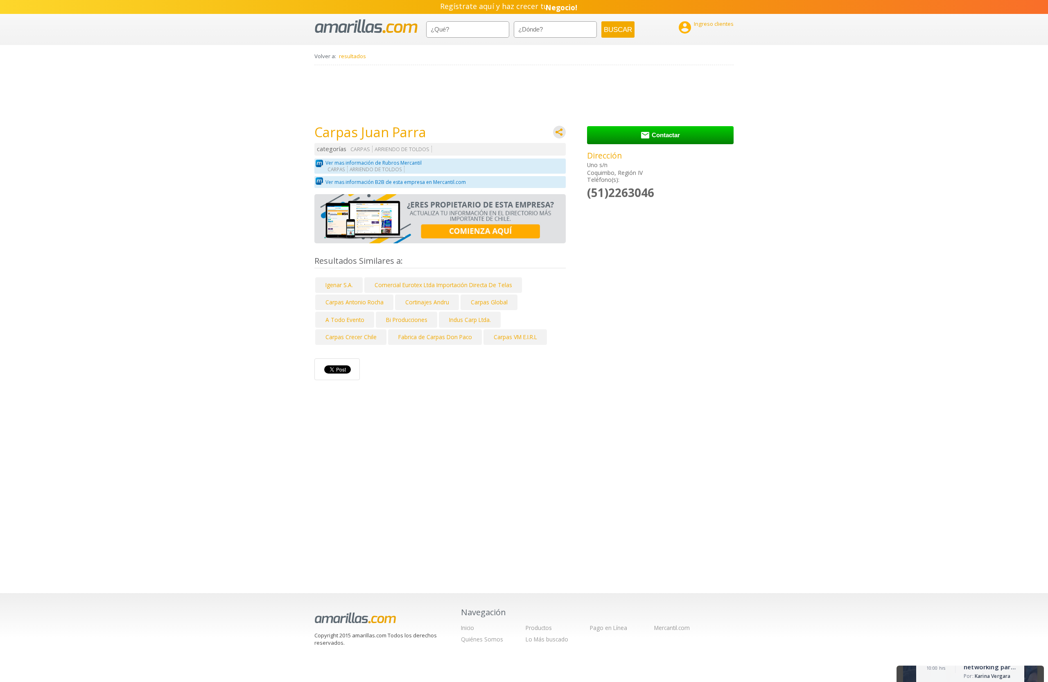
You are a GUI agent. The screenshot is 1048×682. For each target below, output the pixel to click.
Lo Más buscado (547, 639)
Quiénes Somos (482, 639)
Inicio (467, 628)
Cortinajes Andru (427, 302)
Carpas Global (489, 302)
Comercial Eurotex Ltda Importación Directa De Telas (443, 285)
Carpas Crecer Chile (351, 337)
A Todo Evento (344, 320)
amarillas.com (366, 26)
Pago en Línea (608, 628)
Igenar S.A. (339, 285)
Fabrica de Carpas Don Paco (435, 337)
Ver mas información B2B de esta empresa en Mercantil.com (395, 182)
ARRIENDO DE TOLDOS (402, 149)
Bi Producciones (406, 320)
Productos (539, 628)
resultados (352, 56)
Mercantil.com (672, 628)
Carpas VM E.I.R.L (515, 337)
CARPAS (360, 149)
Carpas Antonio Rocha (354, 302)
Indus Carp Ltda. (470, 320)
